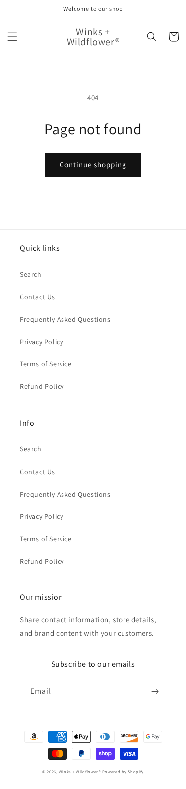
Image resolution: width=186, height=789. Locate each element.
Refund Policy (42, 386)
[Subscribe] (155, 691)
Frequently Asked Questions (65, 319)
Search (31, 274)
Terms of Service (46, 363)
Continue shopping (93, 164)
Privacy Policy (41, 341)
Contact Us (37, 296)
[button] (12, 37)
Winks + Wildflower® (79, 771)
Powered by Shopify (123, 771)
